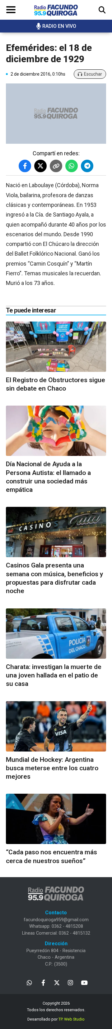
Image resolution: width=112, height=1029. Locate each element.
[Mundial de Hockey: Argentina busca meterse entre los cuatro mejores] (56, 726)
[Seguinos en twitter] (56, 982)
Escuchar (93, 74)
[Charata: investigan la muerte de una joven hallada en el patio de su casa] (56, 633)
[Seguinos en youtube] (84, 982)
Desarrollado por (56, 1019)
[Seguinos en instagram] (70, 982)
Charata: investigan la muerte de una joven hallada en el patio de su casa (53, 675)
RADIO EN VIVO (59, 26)
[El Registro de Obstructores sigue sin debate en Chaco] (56, 347)
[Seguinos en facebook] (43, 982)
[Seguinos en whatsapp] (29, 982)
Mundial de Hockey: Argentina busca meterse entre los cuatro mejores (52, 768)
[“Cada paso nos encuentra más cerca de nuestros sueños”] (56, 819)
